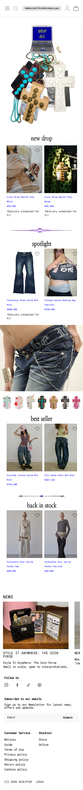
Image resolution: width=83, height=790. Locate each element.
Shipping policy (16, 759)
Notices (10, 739)
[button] (24, 188)
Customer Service (17, 733)
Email (11, 717)
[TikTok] (31, 687)
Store (43, 739)
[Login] (67, 8)
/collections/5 (11, 59)
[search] (14, 8)
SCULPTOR (25, 781)
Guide (8, 745)
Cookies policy (15, 769)
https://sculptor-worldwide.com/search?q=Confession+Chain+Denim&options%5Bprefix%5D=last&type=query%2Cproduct (41, 328)
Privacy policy (15, 754)
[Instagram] (9, 685)
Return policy (14, 764)
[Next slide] (75, 171)
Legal (40, 781)
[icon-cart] (76, 8)
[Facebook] (20, 687)
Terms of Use (14, 749)
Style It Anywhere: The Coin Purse (30, 654)
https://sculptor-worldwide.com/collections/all (37, 18)
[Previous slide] (8, 171)
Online (44, 745)
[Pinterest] (42, 685)
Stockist (45, 733)
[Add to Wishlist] (37, 150)
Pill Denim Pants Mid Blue (59, 475)
